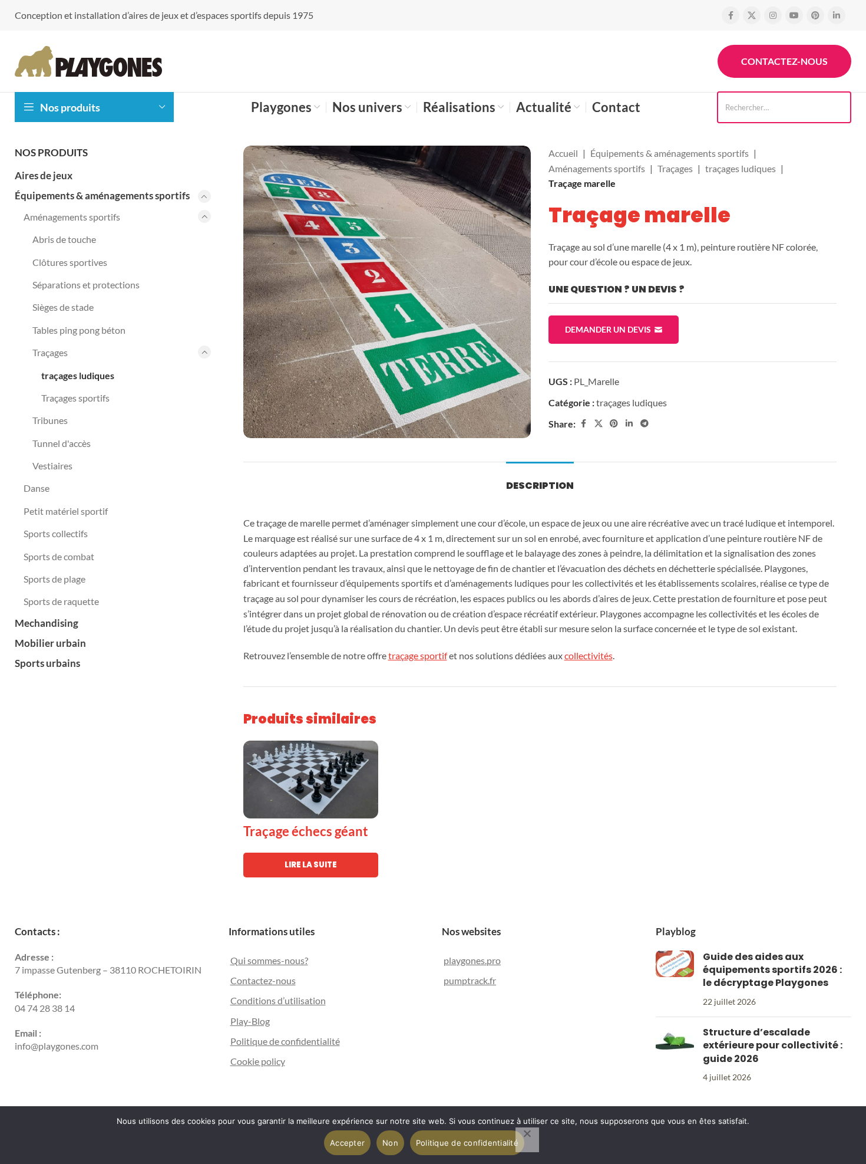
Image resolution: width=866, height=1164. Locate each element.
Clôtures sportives (69, 262)
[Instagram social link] (773, 15)
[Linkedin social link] (836, 15)
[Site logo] (88, 59)
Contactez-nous (784, 61)
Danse (36, 488)
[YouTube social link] (794, 15)
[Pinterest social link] (815, 15)
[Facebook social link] (730, 15)
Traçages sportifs (75, 397)
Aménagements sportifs (72, 216)
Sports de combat (59, 556)
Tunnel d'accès (61, 443)
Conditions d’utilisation (278, 1000)
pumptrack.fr (470, 980)
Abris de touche (64, 239)
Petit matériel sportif (66, 511)
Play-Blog (250, 1021)
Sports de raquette (61, 601)
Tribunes (50, 420)
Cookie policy (257, 1061)
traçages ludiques (77, 375)
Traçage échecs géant (305, 831)
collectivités (588, 655)
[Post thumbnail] (675, 979)
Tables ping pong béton (78, 330)
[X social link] (752, 15)
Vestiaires (52, 465)
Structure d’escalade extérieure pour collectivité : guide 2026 (772, 1045)
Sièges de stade (63, 307)
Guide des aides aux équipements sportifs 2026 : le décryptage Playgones (772, 970)
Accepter (347, 1142)
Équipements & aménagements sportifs (102, 195)
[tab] (540, 480)
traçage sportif (417, 655)
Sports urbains (47, 663)
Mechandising (46, 623)
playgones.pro (472, 960)
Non (390, 1142)
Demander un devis (608, 329)
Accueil (563, 153)
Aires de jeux (43, 175)
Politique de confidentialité (285, 1041)
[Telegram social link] (644, 424)
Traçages (50, 352)
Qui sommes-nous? (269, 960)
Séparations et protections (86, 284)
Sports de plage (54, 578)
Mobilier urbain (50, 643)
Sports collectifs (56, 533)
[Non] (527, 1139)
